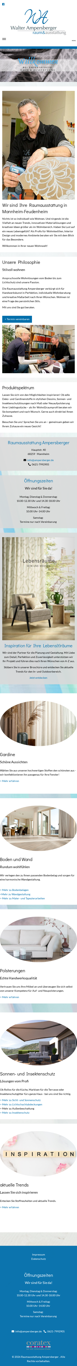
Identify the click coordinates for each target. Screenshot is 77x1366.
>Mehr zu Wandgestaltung (15, 894)
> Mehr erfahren (9, 780)
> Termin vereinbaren (17, 319)
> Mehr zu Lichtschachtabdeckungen (21, 1104)
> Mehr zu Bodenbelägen (14, 889)
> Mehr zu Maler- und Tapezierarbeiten (22, 898)
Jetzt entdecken (38, 677)
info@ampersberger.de (40, 460)
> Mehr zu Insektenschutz (14, 1112)
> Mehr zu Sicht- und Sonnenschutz (20, 1100)
